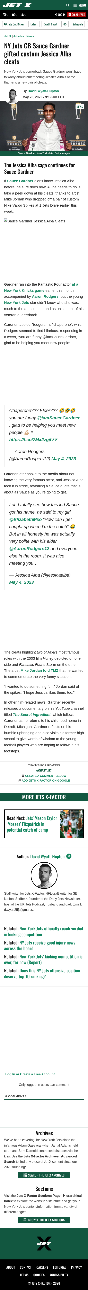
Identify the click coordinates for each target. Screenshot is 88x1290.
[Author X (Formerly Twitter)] (69, 856)
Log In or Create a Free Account (30, 1074)
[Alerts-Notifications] (14, 14)
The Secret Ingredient (32, 715)
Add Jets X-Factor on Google (46, 780)
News (30, 36)
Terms (24, 1274)
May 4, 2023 (63, 458)
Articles (18, 36)
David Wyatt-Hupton (43, 91)
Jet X (7, 36)
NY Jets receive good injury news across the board (39, 945)
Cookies (39, 1274)
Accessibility (59, 1274)
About (10, 1267)
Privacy (76, 1267)
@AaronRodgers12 (29, 548)
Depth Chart (50, 24)
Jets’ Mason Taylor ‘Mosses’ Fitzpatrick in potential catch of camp (32, 824)
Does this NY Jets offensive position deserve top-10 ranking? (42, 973)
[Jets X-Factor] (18, 5)
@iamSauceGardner (58, 417)
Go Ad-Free (78, 14)
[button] (7, 14)
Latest (33, 24)
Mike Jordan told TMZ (39, 670)
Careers (42, 1267)
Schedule (78, 24)
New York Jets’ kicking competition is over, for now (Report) (43, 959)
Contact (26, 1267)
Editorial (59, 1267)
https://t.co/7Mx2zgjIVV (33, 439)
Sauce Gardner (20, 181)
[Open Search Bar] (67, 5)
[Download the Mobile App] (5, 14)
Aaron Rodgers (45, 296)
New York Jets (16, 303)
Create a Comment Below (45, 775)
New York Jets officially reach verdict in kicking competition (43, 931)
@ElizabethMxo (25, 519)
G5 (65, 24)
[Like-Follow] (23, 14)
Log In (61, 14)
